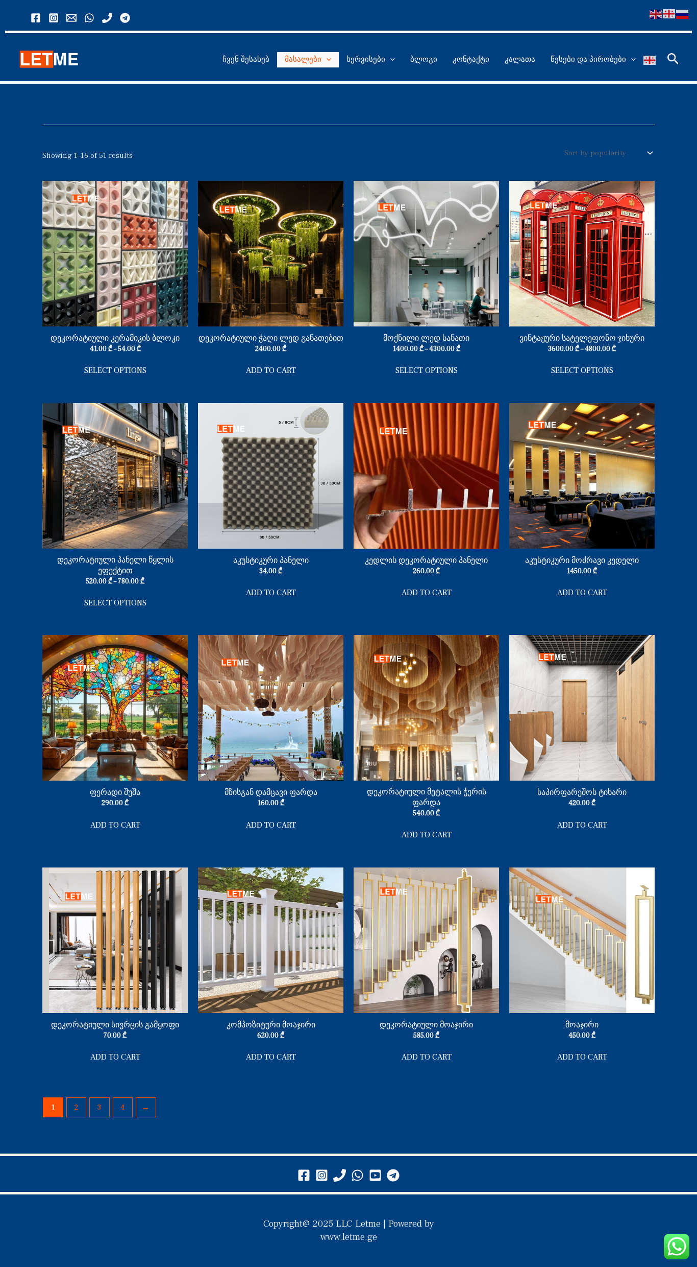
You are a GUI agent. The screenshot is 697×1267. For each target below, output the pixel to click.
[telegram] (393, 1175)
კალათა (520, 59)
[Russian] (682, 13)
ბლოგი (423, 59)
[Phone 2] (339, 1175)
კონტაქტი (471, 59)
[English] (656, 13)
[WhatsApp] (89, 18)
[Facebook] (35, 18)
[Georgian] (650, 59)
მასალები (303, 59)
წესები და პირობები (588, 59)
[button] (326, 59)
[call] (107, 18)
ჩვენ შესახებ (245, 59)
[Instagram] (53, 18)
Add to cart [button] (271, 370)
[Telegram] (125, 18)
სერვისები (365, 59)
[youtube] (375, 1175)
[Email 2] (71, 18)
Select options (115, 370)
